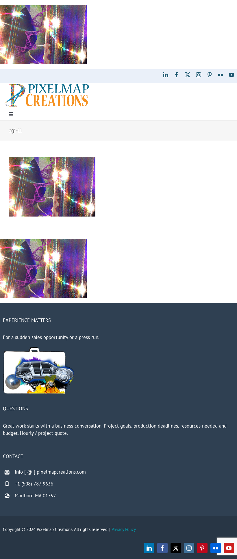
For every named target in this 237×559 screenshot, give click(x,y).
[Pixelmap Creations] (46, 85)
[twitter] (187, 74)
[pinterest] (209, 74)
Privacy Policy (124, 529)
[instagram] (198, 74)
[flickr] (220, 74)
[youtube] (231, 74)
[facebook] (176, 74)
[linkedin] (165, 74)
